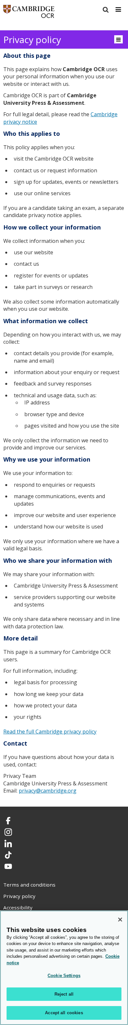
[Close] (120, 919)
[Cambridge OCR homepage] (28, 13)
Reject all (64, 994)
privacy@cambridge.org (47, 790)
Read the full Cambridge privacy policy (49, 731)
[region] (64, 967)
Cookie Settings (64, 975)
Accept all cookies (64, 1012)
